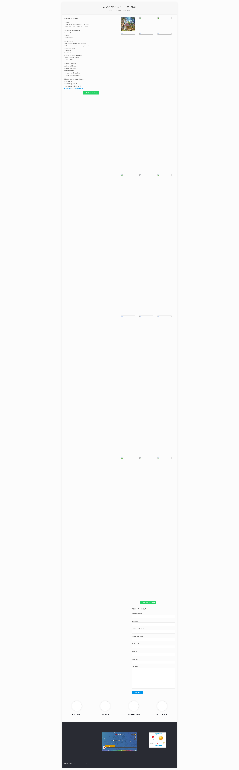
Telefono (135, 621)
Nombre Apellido (137, 613)
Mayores (135, 651)
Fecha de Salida (137, 644)
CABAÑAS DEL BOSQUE (123, 10)
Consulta (135, 666)
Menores (135, 659)
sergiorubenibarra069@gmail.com (74, 88)
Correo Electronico (138, 629)
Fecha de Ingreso (137, 636)
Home (110, 10)
